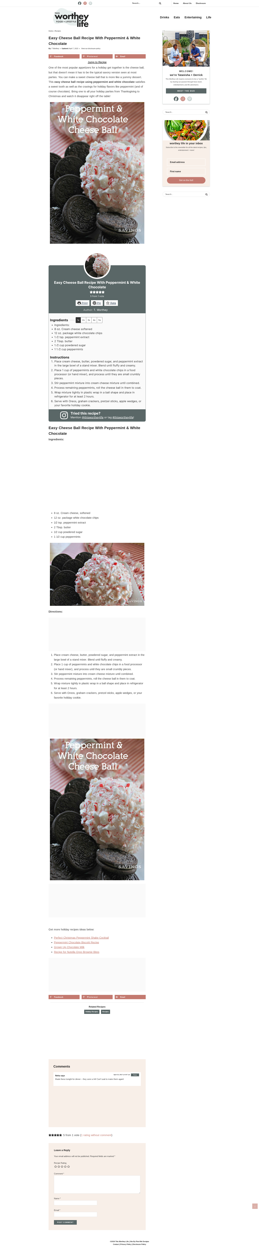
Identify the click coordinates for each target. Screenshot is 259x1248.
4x (94, 320)
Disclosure (201, 3)
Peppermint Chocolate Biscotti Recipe (76, 942)
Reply (135, 1075)
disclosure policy (94, 48)
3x (89, 320)
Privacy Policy (125, 1244)
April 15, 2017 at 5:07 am (122, 1074)
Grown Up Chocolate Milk (69, 947)
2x (83, 320)
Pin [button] (98, 303)
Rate (113, 303)
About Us (187, 3)
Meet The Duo (186, 91)
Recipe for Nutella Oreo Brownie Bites (76, 951)
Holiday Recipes (92, 1012)
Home (176, 3)
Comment (59, 1173)
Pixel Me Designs (142, 1241)
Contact (116, 1244)
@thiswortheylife (92, 417)
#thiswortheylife (123, 417)
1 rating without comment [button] (96, 1135)
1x (78, 320)
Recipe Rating (60, 1163)
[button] (91, 292)
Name (57, 1198)
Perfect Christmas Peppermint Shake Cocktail (81, 937)
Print (84, 303)
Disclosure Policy (139, 1244)
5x (99, 320)
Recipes (105, 1012)
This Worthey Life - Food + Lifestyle (71, 17)
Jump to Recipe (97, 62)
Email (57, 1210)
